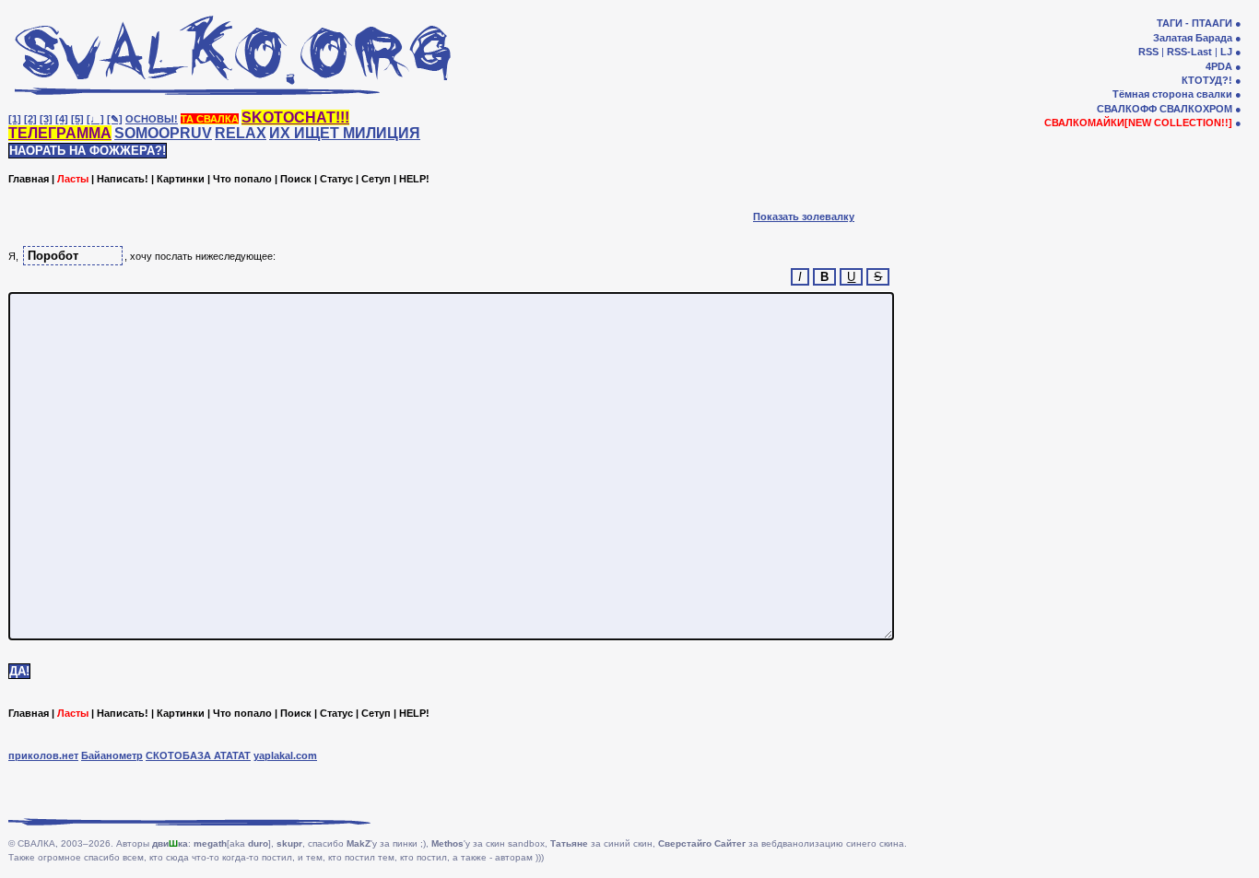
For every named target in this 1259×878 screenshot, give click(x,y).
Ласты (72, 178)
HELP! (414, 178)
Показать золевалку (803, 216)
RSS (1148, 51)
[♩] (95, 118)
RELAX (240, 133)
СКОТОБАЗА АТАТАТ (198, 755)
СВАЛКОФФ (1127, 108)
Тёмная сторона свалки (1172, 94)
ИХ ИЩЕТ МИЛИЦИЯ (344, 133)
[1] (14, 118)
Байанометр (112, 755)
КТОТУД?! (1207, 80)
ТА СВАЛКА (210, 118)
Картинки (181, 178)
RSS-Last (1189, 51)
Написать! (122, 178)
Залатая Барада (1192, 37)
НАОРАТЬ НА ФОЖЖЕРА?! (87, 151)
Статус (336, 178)
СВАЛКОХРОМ (1195, 108)
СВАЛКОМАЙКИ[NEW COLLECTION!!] (1138, 122)
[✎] (115, 118)
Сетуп (376, 178)
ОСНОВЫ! (151, 118)
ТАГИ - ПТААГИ (1194, 23)
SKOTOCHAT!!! (295, 117)
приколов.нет (43, 755)
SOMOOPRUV (163, 133)
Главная (28, 178)
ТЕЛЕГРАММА (60, 133)
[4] (61, 118)
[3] (46, 118)
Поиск (296, 178)
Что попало (242, 178)
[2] (30, 118)
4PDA (1219, 66)
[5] (77, 118)
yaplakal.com (285, 755)
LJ (1226, 51)
